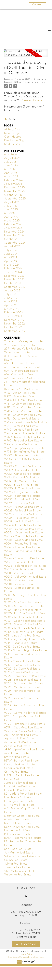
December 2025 (14, 187)
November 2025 (14, 191)
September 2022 (15, 331)
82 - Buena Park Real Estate (21, 389)
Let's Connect (26, 944)
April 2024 (10, 261)
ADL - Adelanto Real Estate (21, 735)
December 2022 (14, 320)
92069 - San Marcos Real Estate (24, 558)
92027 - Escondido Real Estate (23, 507)
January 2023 (13, 316)
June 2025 (11, 209)
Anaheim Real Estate (17, 746)
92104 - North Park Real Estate (22, 610)
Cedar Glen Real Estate (18, 768)
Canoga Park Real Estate (19, 764)
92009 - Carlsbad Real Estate (22, 470)
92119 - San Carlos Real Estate (22, 665)
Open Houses (12, 137)
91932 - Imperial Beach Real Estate (25, 422)
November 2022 (14, 323)
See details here (32, 100)
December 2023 (14, 276)
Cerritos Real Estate (16, 772)
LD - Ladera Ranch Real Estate (23, 794)
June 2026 (11, 165)
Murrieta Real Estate (16, 819)
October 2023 (13, 283)
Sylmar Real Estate (15, 864)
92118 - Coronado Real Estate (22, 661)
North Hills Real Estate (17, 823)
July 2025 (10, 206)
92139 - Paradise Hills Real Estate (24, 724)
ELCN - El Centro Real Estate (21, 775)
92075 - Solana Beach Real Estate (25, 566)
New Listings (12, 133)
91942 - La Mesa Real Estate (21, 430)
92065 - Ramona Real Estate (22, 547)
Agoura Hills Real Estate (19, 738)
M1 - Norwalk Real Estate (19, 805)
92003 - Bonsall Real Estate (21, 455)
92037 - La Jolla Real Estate (21, 521)
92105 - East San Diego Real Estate (25, 613)
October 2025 (13, 195)
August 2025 (12, 202)
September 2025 (15, 198)
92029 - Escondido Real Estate (23, 514)
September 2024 (15, 243)
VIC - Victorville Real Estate (21, 871)
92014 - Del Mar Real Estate (21, 481)
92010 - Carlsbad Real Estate (22, 474)
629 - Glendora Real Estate (21, 371)
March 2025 (12, 220)
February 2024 (13, 268)
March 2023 (11, 309)
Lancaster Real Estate (17, 790)
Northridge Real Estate (18, 830)
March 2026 (11, 176)
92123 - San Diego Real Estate (22, 680)
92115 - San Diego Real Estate (22, 647)
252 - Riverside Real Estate (20, 345)
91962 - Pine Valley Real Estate (23, 440)
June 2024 (11, 254)
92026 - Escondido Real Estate (23, 503)
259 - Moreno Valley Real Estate (24, 348)
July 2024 (10, 250)
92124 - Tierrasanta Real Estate (23, 683)
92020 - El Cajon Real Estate (22, 488)
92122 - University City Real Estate (25, 676)
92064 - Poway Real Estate (21, 543)
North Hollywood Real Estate (22, 827)
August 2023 (12, 290)
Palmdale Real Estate (17, 834)
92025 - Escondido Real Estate (23, 499)
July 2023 (10, 294)
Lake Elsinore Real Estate (19, 786)
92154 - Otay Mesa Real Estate (23, 727)
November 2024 (14, 235)
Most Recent (11, 154)
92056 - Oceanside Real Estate (29, 82)
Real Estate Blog (14, 140)
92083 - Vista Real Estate (19, 580)
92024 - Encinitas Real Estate (22, 496)
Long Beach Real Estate (18, 797)
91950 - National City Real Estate (24, 437)
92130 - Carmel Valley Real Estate (25, 713)
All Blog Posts (12, 129)
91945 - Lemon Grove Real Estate (24, 433)
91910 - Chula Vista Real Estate (23, 400)
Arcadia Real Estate (16, 753)
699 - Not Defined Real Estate (22, 378)
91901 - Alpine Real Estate (20, 393)
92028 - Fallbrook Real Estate (22, 510)
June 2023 (11, 298)
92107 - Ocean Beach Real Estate (24, 621)
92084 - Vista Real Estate (19, 584)
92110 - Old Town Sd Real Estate (23, 632)
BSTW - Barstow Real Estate (21, 760)
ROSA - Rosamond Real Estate (22, 838)
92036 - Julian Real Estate (20, 518)
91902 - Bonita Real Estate (20, 396)
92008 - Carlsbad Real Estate (22, 466)
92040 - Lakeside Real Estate (22, 525)
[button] (26, 896)
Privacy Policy (25, 954)
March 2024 (11, 265)
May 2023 (10, 301)
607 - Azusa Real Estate (19, 363)
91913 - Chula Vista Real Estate (23, 407)
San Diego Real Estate (17, 849)
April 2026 (10, 173)
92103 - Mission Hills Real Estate (24, 606)
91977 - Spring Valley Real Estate (24, 448)
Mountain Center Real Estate (22, 816)
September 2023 (15, 287)
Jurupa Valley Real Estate (20, 783)
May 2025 (10, 213)
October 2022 (13, 327)
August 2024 (12, 246)
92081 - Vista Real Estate (19, 573)
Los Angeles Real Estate (19, 801)
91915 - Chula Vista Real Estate (23, 415)
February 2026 (13, 180)
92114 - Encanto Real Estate (20, 643)
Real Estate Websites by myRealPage (26, 957)
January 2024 (13, 272)
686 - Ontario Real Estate (19, 374)
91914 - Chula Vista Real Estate (23, 411)
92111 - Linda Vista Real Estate (22, 635)
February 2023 (13, 312)
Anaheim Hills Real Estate (20, 742)
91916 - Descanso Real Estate (21, 418)
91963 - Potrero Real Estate (20, 444)
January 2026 (13, 184)
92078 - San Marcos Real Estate (24, 569)
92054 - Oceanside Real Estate (23, 529)
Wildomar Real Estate (17, 874)
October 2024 (13, 239)
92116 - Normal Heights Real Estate (25, 650)
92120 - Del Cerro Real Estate (22, 669)
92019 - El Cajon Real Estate (21, 485)
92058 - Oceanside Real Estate (23, 540)
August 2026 (12, 158)
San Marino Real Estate (18, 852)
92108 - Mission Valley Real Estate (25, 624)
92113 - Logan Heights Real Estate (24, 639)
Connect (37, 4)
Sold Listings (12, 144)
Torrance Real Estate (17, 867)
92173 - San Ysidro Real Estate (22, 731)
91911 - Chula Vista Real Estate (22, 404)
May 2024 (10, 257)
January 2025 (13, 228)
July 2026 (10, 162)
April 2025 (11, 217)
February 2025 (13, 224)
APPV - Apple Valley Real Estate (24, 749)
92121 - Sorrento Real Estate (21, 672)
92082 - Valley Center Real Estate (25, 577)
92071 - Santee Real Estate (20, 562)
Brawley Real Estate (16, 757)
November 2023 (14, 279)
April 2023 (10, 305)
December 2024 (14, 232)
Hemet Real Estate (15, 779)
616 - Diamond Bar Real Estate (22, 367)
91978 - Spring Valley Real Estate (24, 452)
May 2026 (10, 169)
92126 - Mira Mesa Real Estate (22, 687)
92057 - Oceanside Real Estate (23, 536)
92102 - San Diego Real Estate (22, 602)
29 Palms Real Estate (17, 352)
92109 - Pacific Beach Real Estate (24, 628)
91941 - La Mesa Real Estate (21, 426)
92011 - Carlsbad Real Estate (21, 477)
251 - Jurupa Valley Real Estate (23, 341)
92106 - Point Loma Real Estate (23, 617)
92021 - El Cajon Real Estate (21, 492)
